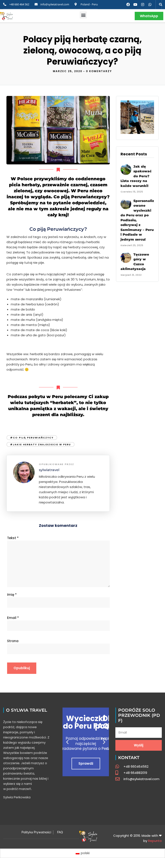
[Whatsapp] (150, 4)
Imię (12, 594)
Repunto (155, 840)
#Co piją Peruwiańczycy (31, 437)
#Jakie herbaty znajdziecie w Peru (40, 444)
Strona (12, 641)
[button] (160, 4)
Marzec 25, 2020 (67, 71)
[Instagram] (142, 4)
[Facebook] (128, 4)
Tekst (13, 538)
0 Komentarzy (99, 71)
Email (13, 617)
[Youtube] (135, 4)
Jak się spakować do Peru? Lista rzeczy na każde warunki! (136, 176)
